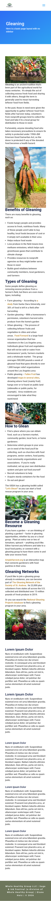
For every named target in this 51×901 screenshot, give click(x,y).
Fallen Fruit (30, 374)
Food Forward (21, 335)
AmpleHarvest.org (14, 560)
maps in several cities (28, 377)
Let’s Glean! (11, 488)
